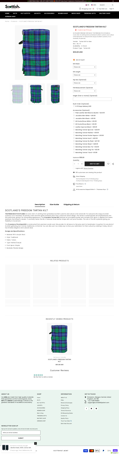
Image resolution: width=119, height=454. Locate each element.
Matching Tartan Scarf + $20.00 (86, 138)
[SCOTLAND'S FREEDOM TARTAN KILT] (59, 339)
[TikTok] (96, 408)
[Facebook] (86, 408)
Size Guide (54, 204)
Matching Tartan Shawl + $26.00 (86, 144)
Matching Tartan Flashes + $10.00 (87, 133)
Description (40, 204)
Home (7, 21)
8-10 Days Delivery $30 (83, 106)
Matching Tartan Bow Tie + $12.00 (87, 147)
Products (14, 21)
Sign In (112, 9)
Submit (21, 438)
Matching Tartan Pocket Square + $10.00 (89, 135)
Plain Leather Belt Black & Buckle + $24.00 (90, 113)
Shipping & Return (71, 204)
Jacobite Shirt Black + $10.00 (85, 118)
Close (113, 1)
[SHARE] (112, 164)
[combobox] (105, 5)
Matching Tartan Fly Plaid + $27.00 (87, 141)
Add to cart (94, 164)
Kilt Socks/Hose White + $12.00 (86, 121)
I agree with (79, 168)
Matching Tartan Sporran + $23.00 (87, 130)
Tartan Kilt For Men (85, 41)
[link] (17, 303)
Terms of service (88, 168)
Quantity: (76, 160)
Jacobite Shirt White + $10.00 (85, 115)
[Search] (106, 5)
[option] (36, 52)
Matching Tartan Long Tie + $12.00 (87, 150)
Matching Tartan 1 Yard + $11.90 (86, 152)
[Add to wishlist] (108, 164)
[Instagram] (91, 408)
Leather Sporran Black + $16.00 (86, 127)
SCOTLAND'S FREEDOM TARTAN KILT (59, 360)
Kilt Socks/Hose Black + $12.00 (86, 124)
